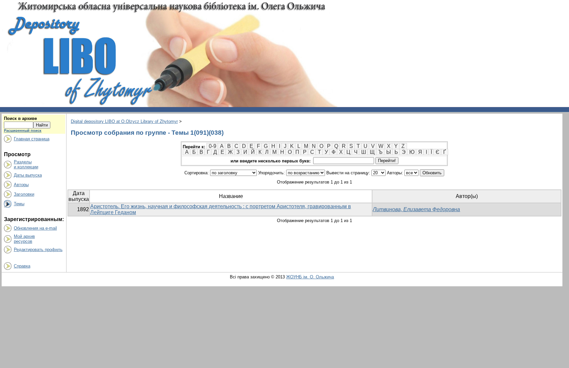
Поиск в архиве (20, 118)
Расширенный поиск (22, 130)
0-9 (212, 146)
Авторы (21, 184)
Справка (22, 266)
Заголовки (24, 194)
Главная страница (31, 138)
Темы (19, 203)
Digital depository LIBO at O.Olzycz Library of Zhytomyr (124, 121)
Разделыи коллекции (26, 164)
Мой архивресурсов (24, 239)
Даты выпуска (28, 175)
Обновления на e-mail (35, 228)
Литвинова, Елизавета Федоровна (416, 209)
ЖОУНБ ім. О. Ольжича (310, 276)
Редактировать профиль (38, 249)
